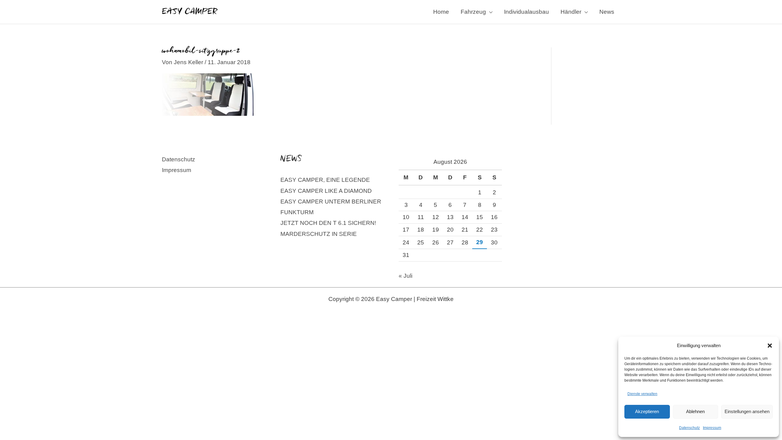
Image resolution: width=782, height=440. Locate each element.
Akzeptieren (647, 411)
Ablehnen (695, 411)
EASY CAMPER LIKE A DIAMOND (326, 191)
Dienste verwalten (642, 394)
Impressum (712, 428)
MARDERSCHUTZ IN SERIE (318, 234)
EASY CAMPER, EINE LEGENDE (325, 180)
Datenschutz (689, 428)
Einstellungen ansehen (747, 411)
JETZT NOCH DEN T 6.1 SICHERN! (328, 223)
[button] (770, 346)
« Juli (405, 276)
